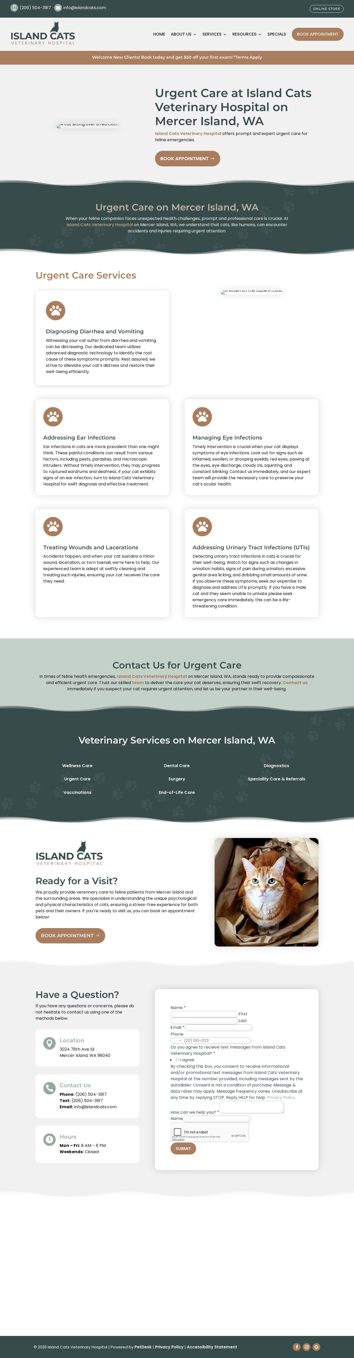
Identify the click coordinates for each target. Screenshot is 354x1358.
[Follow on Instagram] (306, 1347)
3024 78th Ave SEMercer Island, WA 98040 (85, 1052)
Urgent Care (77, 779)
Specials (276, 34)
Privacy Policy (281, 1097)
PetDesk (143, 1347)
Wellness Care (77, 766)
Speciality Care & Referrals (276, 779)
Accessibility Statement (212, 1347)
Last (243, 1021)
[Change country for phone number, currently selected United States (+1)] (176, 1040)
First (243, 1014)
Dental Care (177, 766)
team (138, 683)
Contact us (295, 683)
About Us (181, 34)
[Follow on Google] (316, 1347)
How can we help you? (195, 1112)
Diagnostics (276, 766)
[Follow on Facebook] (297, 1347)
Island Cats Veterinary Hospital (188, 134)
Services (212, 34)
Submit (183, 1149)
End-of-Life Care (177, 792)
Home (159, 34)
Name (178, 1008)
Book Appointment (317, 34)
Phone (177, 1034)
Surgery (176, 779)
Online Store (326, 9)
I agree (187, 1060)
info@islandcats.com (95, 1107)
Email (178, 1027)
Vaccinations (77, 792)
